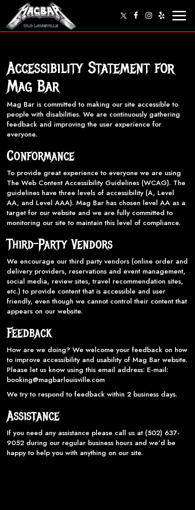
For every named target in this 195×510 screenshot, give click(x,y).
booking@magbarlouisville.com (56, 380)
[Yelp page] (161, 15)
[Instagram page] (148, 15)
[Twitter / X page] (123, 15)
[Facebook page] (136, 15)
